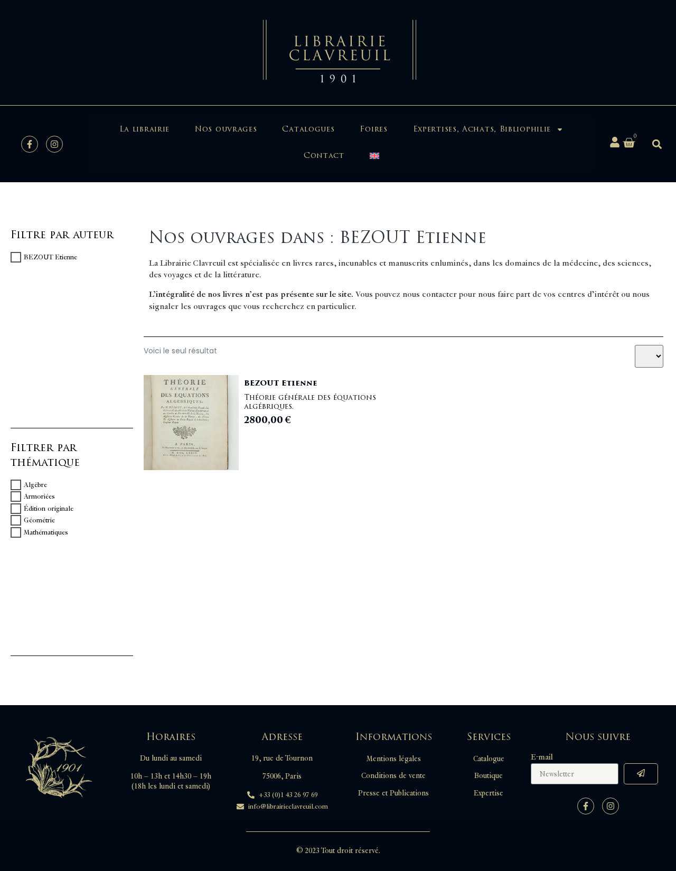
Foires (373, 129)
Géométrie (39, 520)
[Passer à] (374, 156)
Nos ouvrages (226, 129)
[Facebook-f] (29, 144)
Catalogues (308, 129)
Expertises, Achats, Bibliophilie (482, 129)
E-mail (542, 757)
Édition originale (48, 508)
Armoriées (39, 496)
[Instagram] (54, 144)
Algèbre (35, 485)
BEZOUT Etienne (50, 257)
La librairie (144, 129)
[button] (656, 144)
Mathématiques (46, 532)
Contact (324, 155)
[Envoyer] (641, 773)
